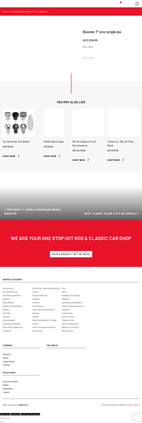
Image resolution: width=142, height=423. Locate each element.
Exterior (36, 302)
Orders (6, 385)
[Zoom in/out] (1, 418)
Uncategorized (16, 11)
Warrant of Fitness (70, 327)
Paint (64, 292)
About (5, 357)
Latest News (9, 361)
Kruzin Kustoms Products (44, 327)
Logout (6, 392)
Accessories (8, 288)
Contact (6, 364)
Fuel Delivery (38, 306)
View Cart (5, 414)
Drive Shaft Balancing (12, 327)
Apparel (6, 299)
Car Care (6, 313)
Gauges (35, 313)
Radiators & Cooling (71, 295)
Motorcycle (37, 331)
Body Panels (8, 302)
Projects (7, 354)
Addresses (8, 388)
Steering (66, 309)
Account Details (10, 381)
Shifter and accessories (73, 306)
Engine (35, 292)
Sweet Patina (68, 316)
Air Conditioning (10, 292)
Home (5, 11)
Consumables (9, 320)
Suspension (67, 313)
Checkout (15, 414)
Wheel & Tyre (67, 331)
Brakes (6, 309)
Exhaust (36, 299)
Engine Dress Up (39, 295)
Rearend (65, 299)
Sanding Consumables (72, 302)
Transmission (68, 320)
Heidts (35, 316)
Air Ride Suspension (12, 295)
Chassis (6, 316)
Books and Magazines (12, 306)
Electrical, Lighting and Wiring (46, 288)
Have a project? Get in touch (71, 254)
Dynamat (7, 331)
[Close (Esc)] (9, 418)
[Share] (6, 418)
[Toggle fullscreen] (4, 418)
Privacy (128, 404)
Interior (35, 324)
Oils (63, 288)
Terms (136, 404)
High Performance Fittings (44, 320)
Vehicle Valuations (70, 324)
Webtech (23, 404)
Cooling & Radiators (12, 324)
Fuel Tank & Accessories (43, 309)
